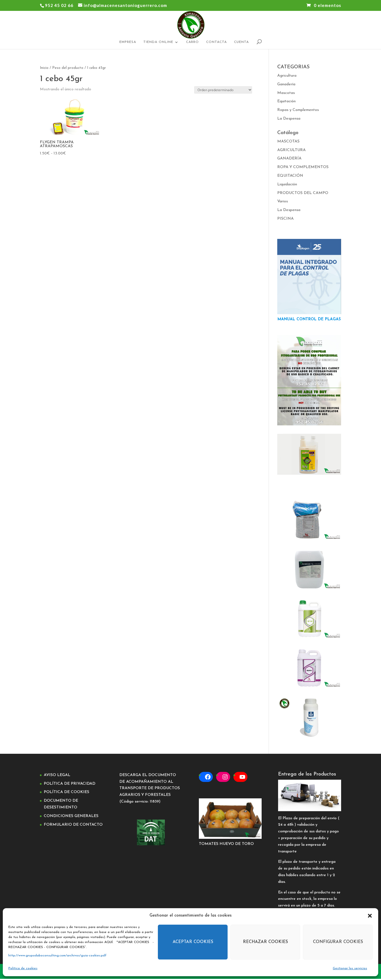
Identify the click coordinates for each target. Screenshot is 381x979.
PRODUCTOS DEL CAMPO (302, 193)
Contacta (216, 42)
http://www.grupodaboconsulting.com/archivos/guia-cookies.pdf (57, 955)
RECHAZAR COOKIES (265, 942)
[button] (370, 916)
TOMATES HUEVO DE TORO (226, 844)
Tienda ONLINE (158, 42)
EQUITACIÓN (290, 176)
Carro (192, 42)
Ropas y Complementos (298, 110)
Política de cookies (22, 968)
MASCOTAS (288, 141)
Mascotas (286, 93)
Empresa (127, 42)
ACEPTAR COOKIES (193, 942)
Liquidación (287, 184)
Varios (282, 201)
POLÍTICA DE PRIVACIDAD (69, 784)
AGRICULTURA (291, 150)
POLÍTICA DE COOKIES (66, 792)
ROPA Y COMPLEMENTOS (303, 167)
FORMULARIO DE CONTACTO (73, 825)
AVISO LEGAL (57, 775)
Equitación (286, 101)
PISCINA (285, 219)
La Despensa (288, 119)
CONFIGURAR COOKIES (338, 942)
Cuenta (241, 42)
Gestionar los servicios (350, 968)
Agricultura (286, 76)
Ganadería (286, 84)
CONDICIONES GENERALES (71, 816)
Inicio (44, 68)
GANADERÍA (289, 158)
